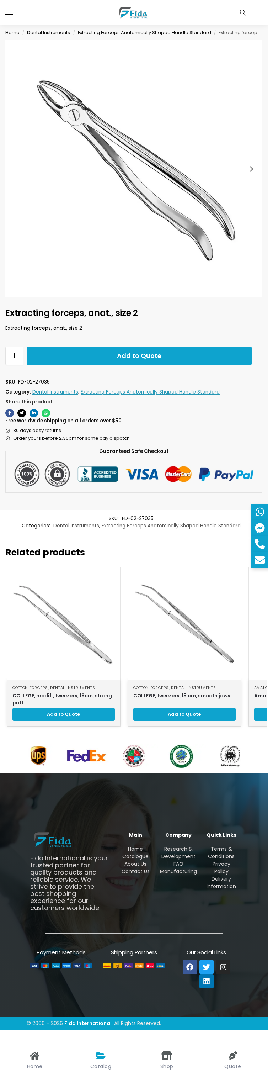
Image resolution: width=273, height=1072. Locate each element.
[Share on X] (21, 413)
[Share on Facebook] (9, 413)
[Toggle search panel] (242, 12)
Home (12, 33)
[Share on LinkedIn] (34, 413)
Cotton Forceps (30, 688)
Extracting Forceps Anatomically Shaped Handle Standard (144, 33)
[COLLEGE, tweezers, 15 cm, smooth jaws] (184, 623)
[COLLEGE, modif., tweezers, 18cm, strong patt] (63, 623)
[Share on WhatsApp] (46, 413)
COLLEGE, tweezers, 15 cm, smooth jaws (181, 695)
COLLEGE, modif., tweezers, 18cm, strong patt (62, 699)
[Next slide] (251, 169)
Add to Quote (139, 355)
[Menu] (16, 12)
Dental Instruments (48, 33)
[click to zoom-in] (133, 168)
